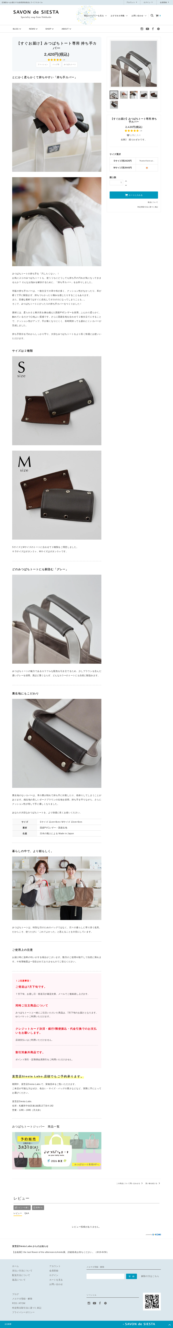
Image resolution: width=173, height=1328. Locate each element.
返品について (153, 202)
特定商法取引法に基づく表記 (26, 1308)
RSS (14, 1303)
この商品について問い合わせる (128, 1183)
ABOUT (65, 29)
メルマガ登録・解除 (22, 1299)
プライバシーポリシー (23, 1312)
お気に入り (135, 135)
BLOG (16, 29)
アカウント (131, 2)
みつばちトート (70, 64)
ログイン (147, 2)
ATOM (22, 1303)
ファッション (43, 64)
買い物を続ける (151, 1183)
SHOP (48, 29)
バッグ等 (55, 64)
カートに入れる (135, 195)
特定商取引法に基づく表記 (147, 207)
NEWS (32, 29)
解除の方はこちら (150, 1276)
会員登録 (163, 2)
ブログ (15, 1294)
